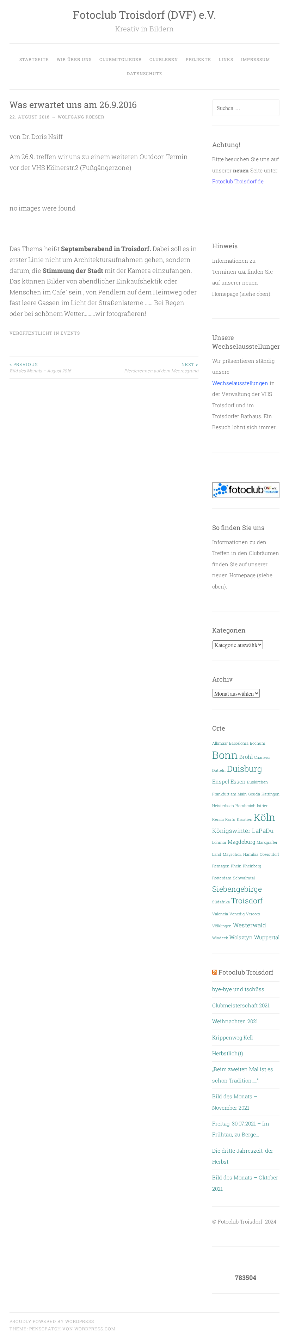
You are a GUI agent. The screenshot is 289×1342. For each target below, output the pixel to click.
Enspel (220, 781)
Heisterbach (223, 805)
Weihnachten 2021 (235, 1021)
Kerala (218, 819)
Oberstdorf (269, 854)
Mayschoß (232, 854)
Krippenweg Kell (232, 1037)
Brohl (246, 757)
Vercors (253, 913)
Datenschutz (144, 73)
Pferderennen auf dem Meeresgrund (161, 367)
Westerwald (249, 925)
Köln (264, 817)
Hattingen (270, 794)
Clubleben (163, 59)
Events (70, 333)
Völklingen (222, 925)
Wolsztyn (241, 937)
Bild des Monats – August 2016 (40, 367)
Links (226, 59)
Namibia (250, 854)
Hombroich (245, 805)
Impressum (255, 59)
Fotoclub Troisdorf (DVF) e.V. (144, 15)
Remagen (220, 866)
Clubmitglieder (120, 59)
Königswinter (231, 830)
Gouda (254, 794)
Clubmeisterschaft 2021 (241, 1005)
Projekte (198, 59)
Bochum (257, 743)
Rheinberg (252, 866)
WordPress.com (95, 1328)
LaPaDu (262, 830)
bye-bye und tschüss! (238, 989)
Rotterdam (222, 878)
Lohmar (219, 842)
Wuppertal (266, 937)
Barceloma (238, 743)
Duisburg (244, 768)
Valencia (220, 913)
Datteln (219, 770)
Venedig (237, 913)
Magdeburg (241, 841)
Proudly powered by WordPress (52, 1321)
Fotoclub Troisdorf (246, 972)
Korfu (230, 819)
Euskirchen (257, 782)
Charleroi (262, 757)
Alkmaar (220, 743)
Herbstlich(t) (227, 1053)
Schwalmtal (244, 878)
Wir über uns (74, 59)
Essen (238, 781)
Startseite (34, 59)
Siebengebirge (237, 889)
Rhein (236, 866)
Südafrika (221, 901)
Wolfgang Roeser (81, 117)
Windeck (220, 937)
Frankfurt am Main (229, 794)
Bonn (225, 755)
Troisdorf (247, 900)
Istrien (263, 805)
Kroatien (244, 819)
